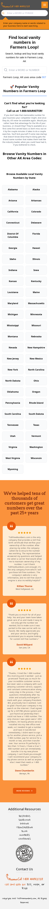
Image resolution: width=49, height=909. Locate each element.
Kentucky (36, 281)
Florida (36, 233)
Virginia (13, 447)
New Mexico (36, 358)
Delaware (36, 222)
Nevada (13, 347)
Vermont (36, 436)
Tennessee (12, 424)
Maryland (13, 303)
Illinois (36, 259)
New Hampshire (36, 347)
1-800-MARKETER (31, 111)
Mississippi (13, 325)
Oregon (36, 391)
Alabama (13, 189)
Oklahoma (13, 391)
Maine (36, 292)
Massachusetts (36, 303)
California (12, 211)
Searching (25, 820)
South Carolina (13, 413)
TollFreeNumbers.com (26, 898)
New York (13, 369)
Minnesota (36, 314)
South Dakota (36, 413)
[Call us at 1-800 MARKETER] (15, 4)
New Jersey (13, 358)
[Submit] (4, 13)
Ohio (36, 380)
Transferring (24, 827)
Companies (24, 839)
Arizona (13, 200)
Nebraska (36, 336)
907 (44, 77)
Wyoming (13, 469)
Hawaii (36, 248)
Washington (36, 447)
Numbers (24, 835)
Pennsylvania (12, 402)
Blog (24, 831)
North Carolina (36, 369)
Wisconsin (36, 458)
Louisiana (12, 292)
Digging (24, 824)
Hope (36, 884)
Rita (24, 888)
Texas (36, 424)
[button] (44, 5)
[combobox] (24, 13)
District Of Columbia (12, 235)
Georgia (13, 248)
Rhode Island (36, 402)
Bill (29, 884)
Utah (13, 436)
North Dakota (12, 380)
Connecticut (12, 222)
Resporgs (24, 816)
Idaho (13, 259)
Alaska (36, 189)
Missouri (36, 325)
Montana (13, 336)
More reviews (23, 791)
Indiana (13, 270)
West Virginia (13, 458)
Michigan (13, 314)
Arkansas (36, 200)
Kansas (13, 281)
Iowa (36, 270)
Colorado (36, 211)
